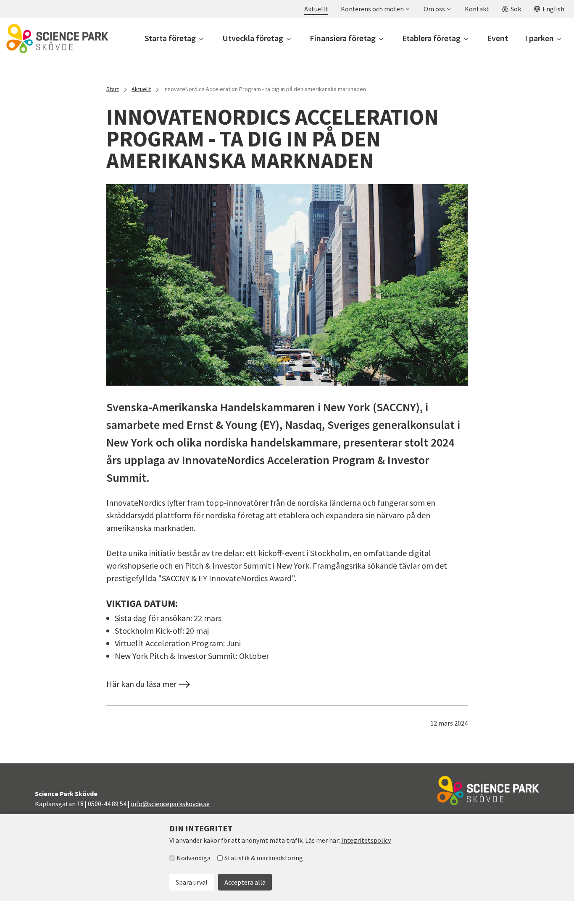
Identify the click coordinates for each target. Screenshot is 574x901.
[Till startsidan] (57, 38)
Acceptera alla (245, 882)
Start (112, 89)
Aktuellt (141, 89)
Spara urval (192, 882)
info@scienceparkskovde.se (170, 803)
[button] (374, 9)
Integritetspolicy (366, 840)
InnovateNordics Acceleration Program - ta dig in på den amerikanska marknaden (264, 89)
